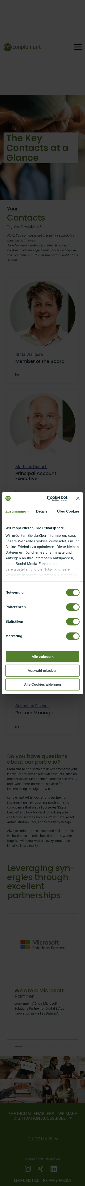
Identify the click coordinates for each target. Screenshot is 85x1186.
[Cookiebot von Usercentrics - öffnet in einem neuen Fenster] (50, 498)
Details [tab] (41, 511)
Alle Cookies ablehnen (42, 684)
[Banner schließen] (78, 498)
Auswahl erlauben (42, 671)
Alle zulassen (43, 657)
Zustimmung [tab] (15, 511)
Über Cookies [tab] (68, 511)
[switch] (73, 607)
